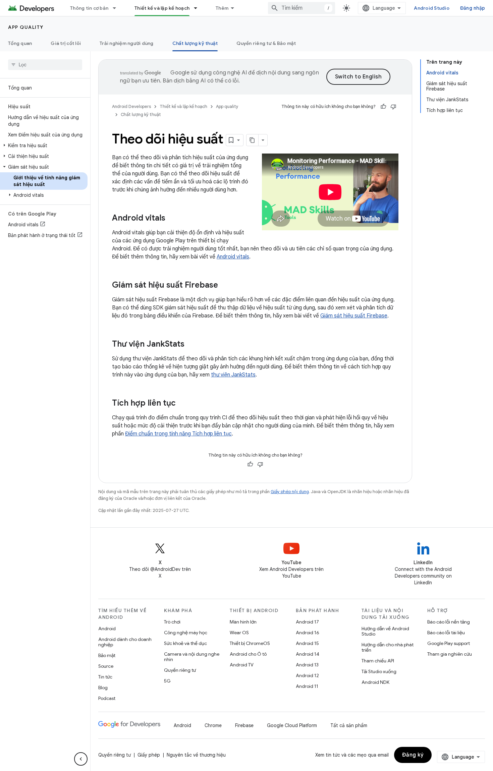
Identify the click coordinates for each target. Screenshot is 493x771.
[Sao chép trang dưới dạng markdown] (252, 140)
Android (107, 629)
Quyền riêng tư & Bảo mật (266, 43)
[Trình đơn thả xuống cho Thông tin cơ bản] (117, 8)
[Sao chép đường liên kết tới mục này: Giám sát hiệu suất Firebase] (224, 286)
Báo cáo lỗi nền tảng (448, 622)
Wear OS (239, 633)
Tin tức (105, 677)
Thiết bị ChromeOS (250, 643)
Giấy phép (149, 755)
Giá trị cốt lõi (66, 43)
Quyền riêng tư (180, 670)
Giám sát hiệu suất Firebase (353, 315)
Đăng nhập (472, 8)
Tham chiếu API (378, 661)
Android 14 (307, 654)
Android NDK (375, 682)
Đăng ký (413, 755)
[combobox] (301, 8)
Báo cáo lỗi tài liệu (446, 633)
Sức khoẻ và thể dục (185, 643)
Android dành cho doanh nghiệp (125, 642)
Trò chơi (172, 622)
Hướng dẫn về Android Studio (385, 631)
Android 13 (307, 665)
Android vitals (233, 256)
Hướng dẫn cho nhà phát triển (388, 647)
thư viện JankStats (233, 374)
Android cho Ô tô (248, 654)
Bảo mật (106, 655)
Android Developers (131, 106)
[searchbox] (45, 64)
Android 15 (307, 643)
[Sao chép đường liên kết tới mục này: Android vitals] (172, 219)
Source (105, 666)
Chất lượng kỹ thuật (195, 43)
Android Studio (431, 8)
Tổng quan (20, 43)
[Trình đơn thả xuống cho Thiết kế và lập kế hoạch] (198, 8)
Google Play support (448, 643)
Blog (103, 688)
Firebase (244, 725)
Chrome (213, 725)
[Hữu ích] (383, 107)
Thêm (222, 8)
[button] (44, 145)
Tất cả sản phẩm (348, 725)
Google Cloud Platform (292, 725)
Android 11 (307, 686)
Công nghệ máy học (185, 633)
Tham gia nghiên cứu (449, 654)
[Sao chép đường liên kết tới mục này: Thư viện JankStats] (191, 345)
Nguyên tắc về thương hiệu (196, 755)
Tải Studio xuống (379, 671)
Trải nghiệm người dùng (127, 43)
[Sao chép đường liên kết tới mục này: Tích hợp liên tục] (182, 404)
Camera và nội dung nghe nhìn (191, 656)
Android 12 (307, 675)
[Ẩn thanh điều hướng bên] (81, 759)
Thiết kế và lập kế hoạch (161, 8)
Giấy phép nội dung (290, 491)
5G (167, 681)
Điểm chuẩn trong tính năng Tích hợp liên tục (178, 433)
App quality (26, 27)
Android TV (242, 665)
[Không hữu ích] (393, 107)
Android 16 (307, 633)
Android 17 (307, 622)
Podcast (106, 698)
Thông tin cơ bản (89, 8)
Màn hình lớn (243, 622)
